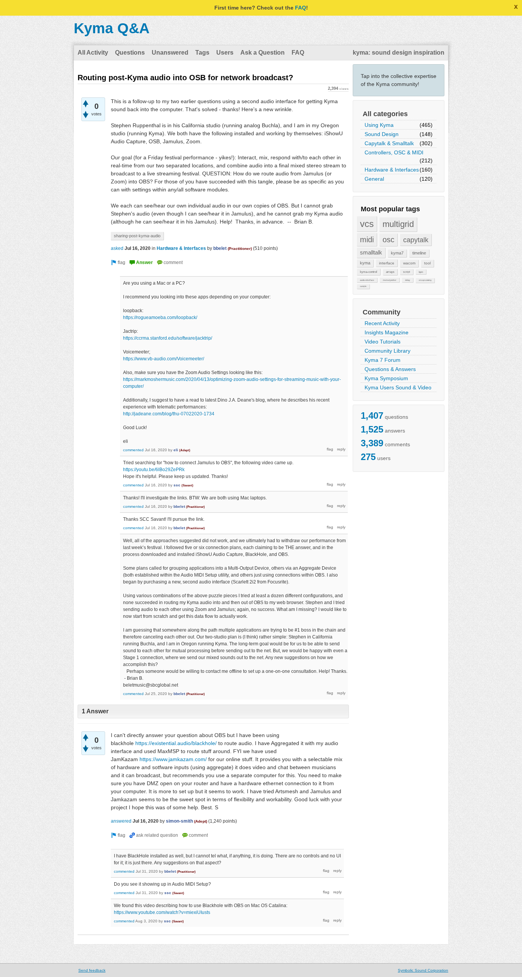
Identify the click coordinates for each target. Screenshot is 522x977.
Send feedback (91, 970)
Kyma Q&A (111, 28)
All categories (385, 114)
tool (427, 263)
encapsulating (425, 280)
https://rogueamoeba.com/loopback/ (160, 317)
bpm (421, 272)
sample (363, 286)
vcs (367, 224)
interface (386, 263)
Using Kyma (379, 125)
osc (388, 239)
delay (407, 280)
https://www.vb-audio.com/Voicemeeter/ (163, 358)
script (406, 272)
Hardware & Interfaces (392, 170)
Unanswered (170, 52)
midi (367, 239)
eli (175, 450)
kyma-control (368, 272)
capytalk (415, 240)
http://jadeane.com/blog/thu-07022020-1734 (168, 413)
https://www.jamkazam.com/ (173, 759)
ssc (176, 485)
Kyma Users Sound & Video (398, 387)
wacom (409, 263)
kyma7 (397, 253)
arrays (390, 272)
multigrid (398, 224)
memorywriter (389, 280)
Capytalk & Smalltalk (389, 143)
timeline (419, 253)
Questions (130, 52)
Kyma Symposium (386, 378)
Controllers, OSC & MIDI (394, 152)
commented (133, 450)
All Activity (93, 52)
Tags (202, 52)
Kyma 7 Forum (382, 360)
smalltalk (371, 252)
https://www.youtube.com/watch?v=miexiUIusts (162, 912)
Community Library (387, 351)
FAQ (300, 8)
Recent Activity (382, 323)
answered (121, 821)
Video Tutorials (382, 342)
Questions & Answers (390, 369)
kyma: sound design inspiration (398, 52)
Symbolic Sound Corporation (423, 970)
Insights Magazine (387, 332)
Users (224, 52)
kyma (365, 263)
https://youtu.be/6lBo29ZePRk (154, 469)
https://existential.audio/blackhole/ (176, 743)
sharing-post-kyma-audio (137, 235)
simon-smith (179, 821)
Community (381, 312)
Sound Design (382, 134)
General (374, 179)
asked (117, 248)
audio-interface (367, 280)
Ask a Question (262, 52)
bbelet (220, 248)
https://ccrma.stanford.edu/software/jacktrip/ (167, 338)
